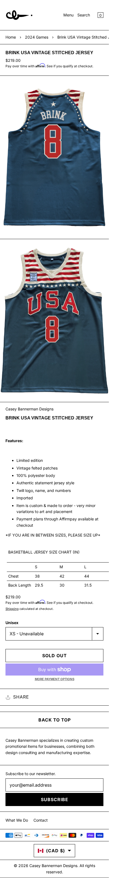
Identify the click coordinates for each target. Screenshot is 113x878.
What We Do (16, 820)
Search (83, 15)
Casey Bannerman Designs (29, 409)
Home (10, 37)
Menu (68, 15)
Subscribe (54, 799)
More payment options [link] (54, 679)
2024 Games (36, 37)
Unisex (11, 622)
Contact (40, 820)
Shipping (12, 609)
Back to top (54, 720)
